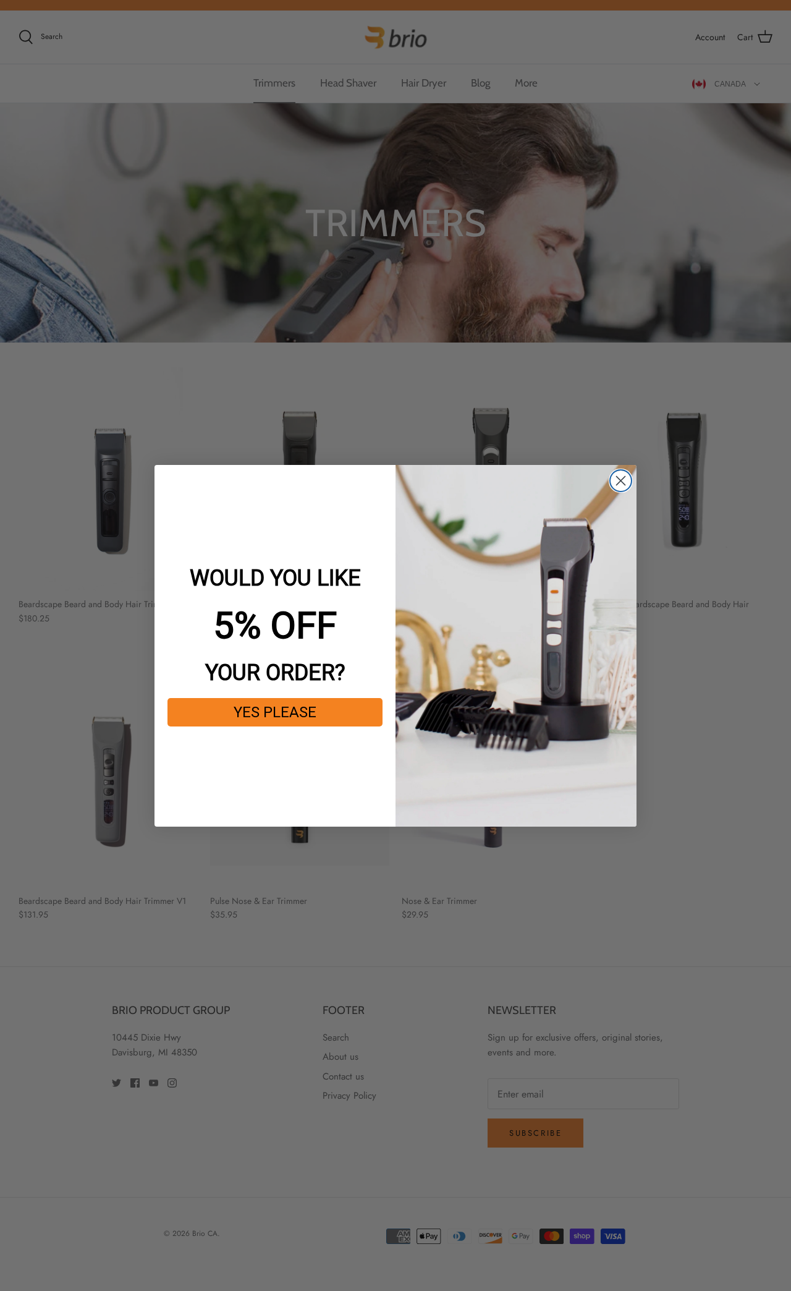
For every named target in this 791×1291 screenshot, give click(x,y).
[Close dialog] (621, 481)
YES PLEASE (275, 712)
